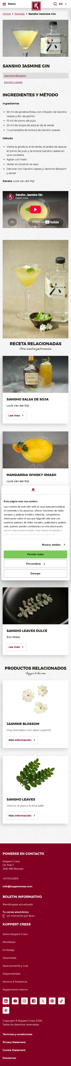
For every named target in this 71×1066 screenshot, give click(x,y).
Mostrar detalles (51, 544)
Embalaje (8, 950)
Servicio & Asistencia (15, 981)
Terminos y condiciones (17, 1034)
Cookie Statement (14, 1050)
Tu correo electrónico (16, 912)
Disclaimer (9, 1058)
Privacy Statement (14, 1042)
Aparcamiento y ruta (15, 965)
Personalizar (33, 563)
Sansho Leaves (13, 82)
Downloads (9, 957)
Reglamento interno (15, 989)
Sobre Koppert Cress (15, 934)
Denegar (35, 573)
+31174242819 (10, 878)
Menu (12, 4)
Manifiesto (9, 942)
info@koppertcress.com (17, 886)
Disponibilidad (11, 973)
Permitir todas (35, 554)
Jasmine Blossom (15, 75)
